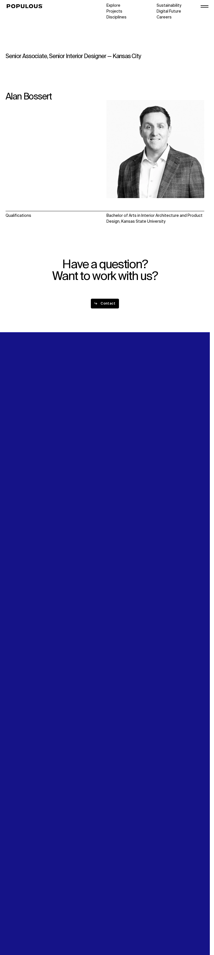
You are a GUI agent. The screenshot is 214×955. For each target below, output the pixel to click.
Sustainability (169, 6)
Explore (113, 6)
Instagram (166, 464)
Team (61, 464)
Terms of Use (18, 921)
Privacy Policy (18, 915)
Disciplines (116, 17)
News (111, 470)
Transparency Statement (29, 926)
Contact (114, 476)
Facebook (166, 470)
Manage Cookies (21, 932)
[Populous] (26, 6)
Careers (164, 17)
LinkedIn (164, 458)
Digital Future (169, 11)
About (61, 458)
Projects (114, 11)
